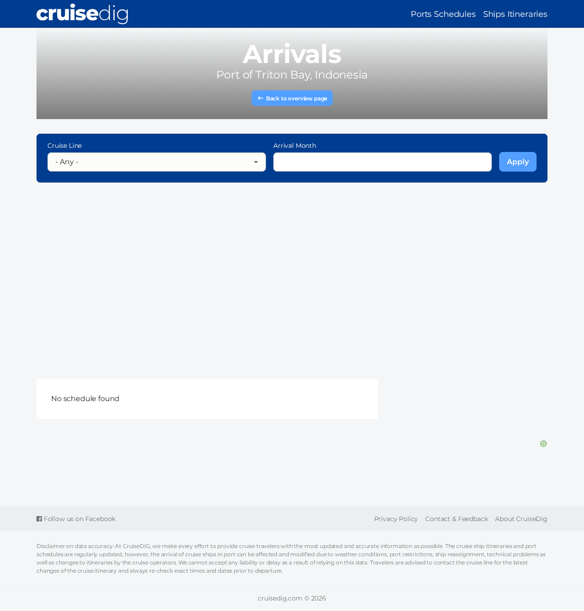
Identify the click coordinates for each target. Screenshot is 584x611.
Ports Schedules (443, 14)
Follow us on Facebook (78, 519)
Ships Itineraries (515, 14)
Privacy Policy (396, 519)
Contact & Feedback (456, 519)
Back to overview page (297, 98)
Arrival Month (294, 145)
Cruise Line (64, 145)
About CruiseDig (521, 519)
